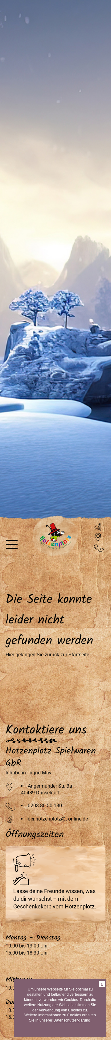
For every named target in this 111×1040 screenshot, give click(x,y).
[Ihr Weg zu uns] (98, 537)
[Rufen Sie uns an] (99, 548)
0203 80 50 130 (45, 806)
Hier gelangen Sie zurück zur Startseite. (48, 655)
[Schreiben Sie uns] (98, 527)
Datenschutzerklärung (71, 1020)
